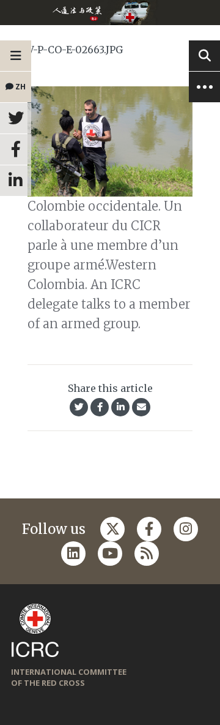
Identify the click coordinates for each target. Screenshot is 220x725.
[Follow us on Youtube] (110, 553)
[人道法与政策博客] (110, 12)
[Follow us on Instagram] (186, 529)
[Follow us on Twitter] (112, 529)
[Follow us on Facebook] (149, 529)
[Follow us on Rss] (146, 553)
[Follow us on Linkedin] (73, 553)
